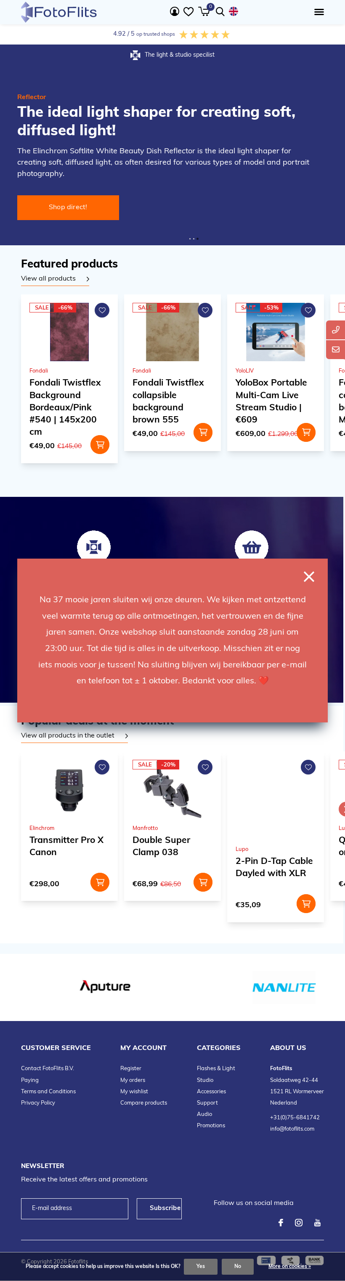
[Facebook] (281, 1222)
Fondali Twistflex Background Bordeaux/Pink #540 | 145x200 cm (65, 408)
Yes (200, 1266)
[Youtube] (317, 1222)
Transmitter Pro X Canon (66, 846)
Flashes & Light (216, 1068)
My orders (132, 1080)
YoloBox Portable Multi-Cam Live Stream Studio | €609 (271, 401)
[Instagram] (299, 1222)
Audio (204, 1114)
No (237, 1266)
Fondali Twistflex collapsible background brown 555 (168, 401)
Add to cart (99, 444)
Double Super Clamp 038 (161, 846)
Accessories (211, 1092)
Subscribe (165, 1208)
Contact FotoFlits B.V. (47, 1068)
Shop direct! (68, 207)
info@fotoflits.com (292, 1129)
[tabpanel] (55, 279)
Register (130, 1068)
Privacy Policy (38, 1103)
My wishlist (134, 1092)
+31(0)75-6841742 (295, 1118)
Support (207, 1103)
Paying (30, 1080)
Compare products (143, 1103)
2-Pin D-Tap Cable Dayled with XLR (274, 867)
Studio (205, 1080)
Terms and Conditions (48, 1092)
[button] (317, 12)
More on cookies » (289, 1266)
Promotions (211, 1126)
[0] (204, 11)
